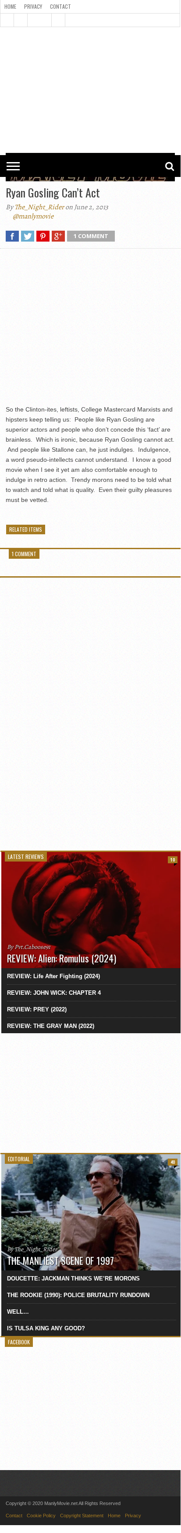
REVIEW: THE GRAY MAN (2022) (50, 1026)
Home (10, 6)
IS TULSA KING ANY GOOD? (46, 1328)
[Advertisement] (90, 53)
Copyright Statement (81, 1515)
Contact (60, 6)
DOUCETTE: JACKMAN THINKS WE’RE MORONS (73, 1278)
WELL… (18, 1311)
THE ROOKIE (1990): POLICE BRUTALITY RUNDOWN (78, 1295)
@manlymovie (33, 216)
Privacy (33, 6)
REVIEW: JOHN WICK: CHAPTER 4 (54, 993)
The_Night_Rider (39, 207)
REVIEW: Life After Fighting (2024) (53, 976)
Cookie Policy (41, 1515)
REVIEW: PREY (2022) (37, 1009)
